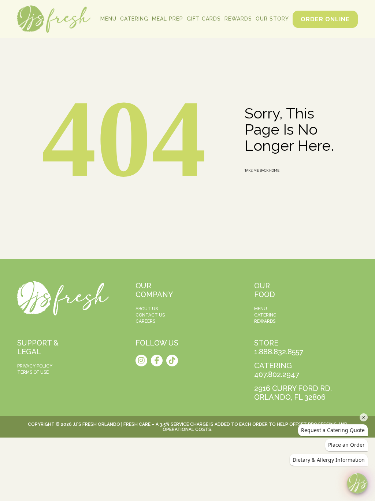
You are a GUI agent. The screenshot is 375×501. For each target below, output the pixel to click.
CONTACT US (150, 315)
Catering (134, 19)
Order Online (325, 19)
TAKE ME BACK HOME (262, 170)
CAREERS (145, 321)
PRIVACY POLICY (34, 366)
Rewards (238, 19)
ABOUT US (146, 308)
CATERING (265, 315)
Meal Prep (167, 19)
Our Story (272, 19)
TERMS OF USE (33, 372)
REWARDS (264, 321)
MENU (260, 308)
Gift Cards (204, 19)
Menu (108, 19)
